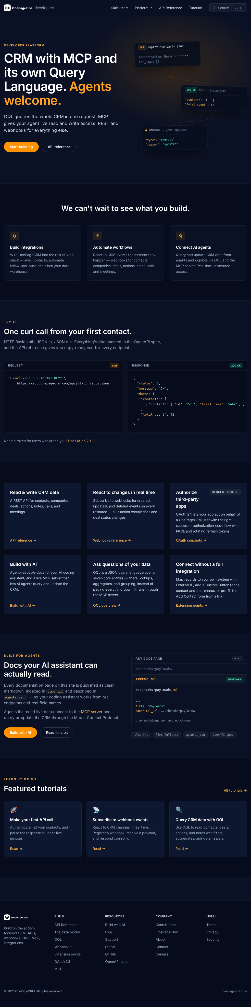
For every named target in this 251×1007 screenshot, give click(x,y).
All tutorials (233, 790)
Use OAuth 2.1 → (81, 441)
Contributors (166, 925)
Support (111, 939)
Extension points (67, 954)
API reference (59, 147)
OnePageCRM (167, 932)
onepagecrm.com (235, 991)
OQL (58, 939)
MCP (58, 969)
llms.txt (141, 734)
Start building (21, 147)
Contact (162, 947)
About (160, 939)
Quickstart (119, 8)
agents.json (195, 734)
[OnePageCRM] (16, 917)
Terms (211, 925)
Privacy (212, 932)
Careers (162, 954)
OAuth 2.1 (62, 961)
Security (213, 939)
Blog (108, 932)
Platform (141, 8)
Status (110, 947)
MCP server (91, 711)
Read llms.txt (57, 732)
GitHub (110, 954)
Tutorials (195, 8)
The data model (67, 932)
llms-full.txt (167, 734)
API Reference (170, 8)
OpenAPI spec (223, 734)
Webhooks (62, 947)
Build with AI (20, 732)
